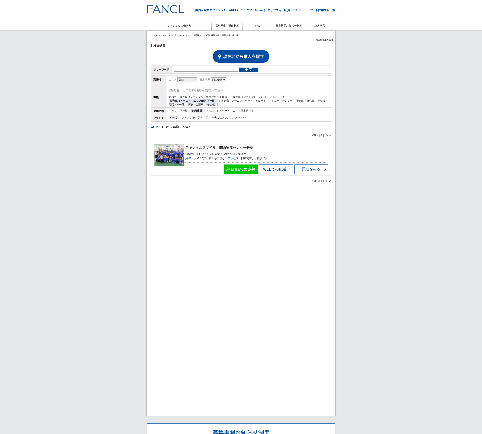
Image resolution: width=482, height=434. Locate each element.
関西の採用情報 (212, 35)
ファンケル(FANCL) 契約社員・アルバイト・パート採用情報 (177, 35)
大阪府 (329, 39)
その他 (211, 104)
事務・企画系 (195, 104)
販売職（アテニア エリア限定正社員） (193, 100)
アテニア (203, 117)
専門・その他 (177, 104)
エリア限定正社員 (243, 110)
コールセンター (283, 100)
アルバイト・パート (218, 110)
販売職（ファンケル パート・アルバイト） (259, 96)
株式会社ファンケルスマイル (228, 117)
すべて (173, 96)
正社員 (184, 110)
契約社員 (196, 110)
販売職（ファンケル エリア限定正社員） (205, 96)
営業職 (300, 100)
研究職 (310, 100)
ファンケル (188, 117)
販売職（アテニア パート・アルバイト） (246, 100)
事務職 (321, 100)
